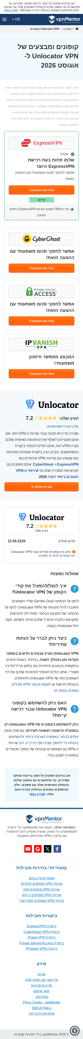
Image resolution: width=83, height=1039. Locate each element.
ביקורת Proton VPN (42, 937)
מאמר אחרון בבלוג (41, 878)
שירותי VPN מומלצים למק (41, 889)
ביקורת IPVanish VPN (41, 948)
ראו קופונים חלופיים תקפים (57, 555)
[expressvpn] (41, 175)
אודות (41, 974)
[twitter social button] (47, 849)
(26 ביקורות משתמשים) (63, 426)
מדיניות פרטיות (41, 985)
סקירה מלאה (42, 487)
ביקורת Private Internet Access (41, 943)
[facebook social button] (57, 849)
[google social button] (38, 849)
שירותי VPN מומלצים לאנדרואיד (41, 900)
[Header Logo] (64, 19)
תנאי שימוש (41, 991)
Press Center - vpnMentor (41, 1002)
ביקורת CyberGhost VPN (41, 932)
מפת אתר (41, 997)
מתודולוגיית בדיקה (41, 1013)
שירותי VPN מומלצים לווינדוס (41, 883)
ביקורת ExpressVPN (41, 926)
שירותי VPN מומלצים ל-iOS (41, 895)
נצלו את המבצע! (42, 190)
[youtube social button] (28, 849)
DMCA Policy (41, 1008)
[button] (75, 1031)
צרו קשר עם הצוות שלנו (41, 980)
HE (17, 19)
